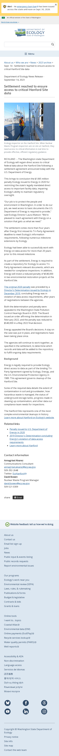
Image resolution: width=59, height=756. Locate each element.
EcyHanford (19, 473)
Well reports (10, 646)
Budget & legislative (14, 597)
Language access (13, 665)
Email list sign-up (13, 543)
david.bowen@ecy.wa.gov (17, 483)
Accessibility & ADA (13, 656)
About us (8, 62)
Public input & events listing (18, 556)
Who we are (22, 62)
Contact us (9, 539)
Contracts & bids (12, 601)
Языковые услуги (13, 687)
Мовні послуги (12, 691)
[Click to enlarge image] (29, 122)
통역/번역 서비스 (12, 678)
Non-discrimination (14, 660)
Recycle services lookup (16, 637)
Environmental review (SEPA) (19, 584)
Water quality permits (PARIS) (19, 642)
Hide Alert (50, 4)
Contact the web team (15, 749)
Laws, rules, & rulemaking (17, 588)
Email (19, 497)
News (33, 62)
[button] (29, 53)
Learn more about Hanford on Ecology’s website (29, 417)
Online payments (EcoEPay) (18, 633)
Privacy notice (11, 736)
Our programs (11, 575)
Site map (8, 745)
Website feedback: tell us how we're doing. (32, 524)
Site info (8, 741)
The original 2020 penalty (17, 286)
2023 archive (44, 62)
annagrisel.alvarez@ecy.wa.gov (20, 467)
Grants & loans (11, 606)
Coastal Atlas (10, 624)
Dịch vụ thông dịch (13, 682)
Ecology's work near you (16, 579)
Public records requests (16, 561)
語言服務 (8, 673)
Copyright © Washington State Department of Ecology (28, 731)
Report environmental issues (19, 565)
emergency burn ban (26, 6)
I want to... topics (12, 620)
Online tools (10, 615)
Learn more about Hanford (24, 445)
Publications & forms (15, 592)
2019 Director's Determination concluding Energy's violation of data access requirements (31, 439)
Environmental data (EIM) (17, 629)
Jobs (6, 548)
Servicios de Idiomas (14, 669)
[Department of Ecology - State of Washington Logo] (29, 32)
